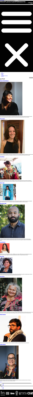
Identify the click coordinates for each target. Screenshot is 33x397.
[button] (16, 38)
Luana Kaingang (2, 242)
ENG (1, 383)
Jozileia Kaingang (3, 344)
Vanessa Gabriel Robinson (4, 80)
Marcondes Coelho (3, 203)
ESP (3, 384)
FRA (3, 385)
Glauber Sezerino (3, 314)
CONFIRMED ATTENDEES (4, 75)
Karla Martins (2, 276)
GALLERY (2, 76)
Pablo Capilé (2, 182)
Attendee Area (31, 77)
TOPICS (2, 74)
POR (3, 387)
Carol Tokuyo (2, 156)
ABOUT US (2, 73)
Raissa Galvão (2, 118)
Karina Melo (2, 256)
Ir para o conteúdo (2, 0)
